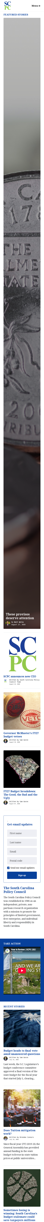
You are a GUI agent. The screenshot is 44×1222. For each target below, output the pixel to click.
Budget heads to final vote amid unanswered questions (22, 1052)
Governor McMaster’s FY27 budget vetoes (21, 734)
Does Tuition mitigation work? (19, 1132)
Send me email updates (22, 867)
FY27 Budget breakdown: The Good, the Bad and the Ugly (20, 794)
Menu (35, 5)
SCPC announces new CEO (20, 676)
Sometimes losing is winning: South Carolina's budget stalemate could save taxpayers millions (20, 1215)
